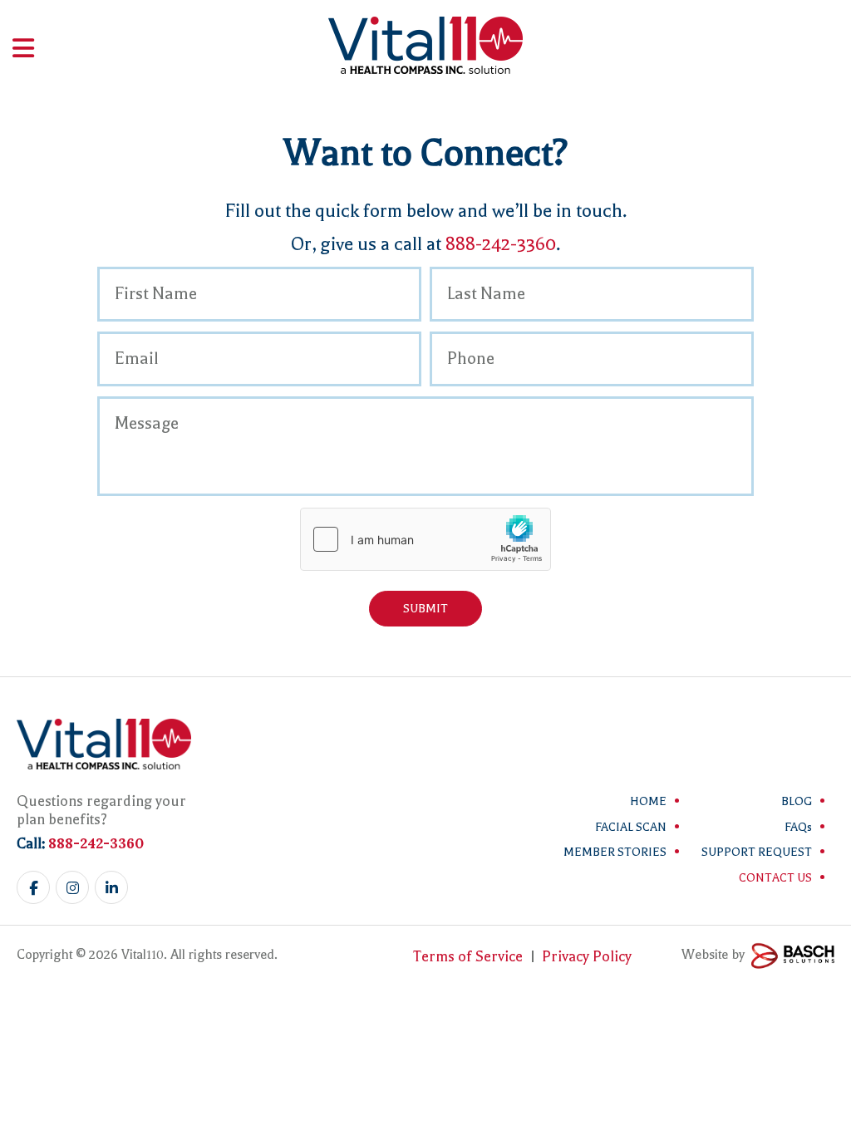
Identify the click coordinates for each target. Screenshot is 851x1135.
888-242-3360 (500, 244)
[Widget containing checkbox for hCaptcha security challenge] (425, 539)
